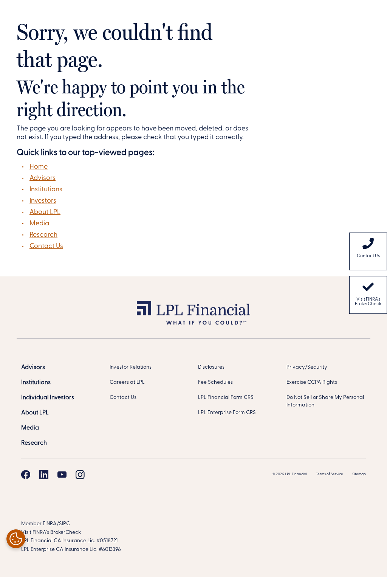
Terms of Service (329, 474)
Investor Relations (131, 367)
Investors (42, 201)
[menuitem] (368, 251)
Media (39, 223)
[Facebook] (25, 474)
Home (38, 167)
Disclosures (211, 367)
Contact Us (46, 246)
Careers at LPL (127, 382)
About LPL (44, 212)
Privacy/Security (306, 367)
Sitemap (359, 474)
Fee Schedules (215, 382)
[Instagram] (80, 474)
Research (43, 235)
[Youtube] (62, 474)
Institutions (45, 189)
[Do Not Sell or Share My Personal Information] (15, 538)
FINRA (50, 524)
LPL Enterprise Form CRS (227, 413)
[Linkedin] (43, 474)
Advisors (42, 178)
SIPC (64, 524)
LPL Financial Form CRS (226, 397)
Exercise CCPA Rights (311, 382)
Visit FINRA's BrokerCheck (368, 301)
